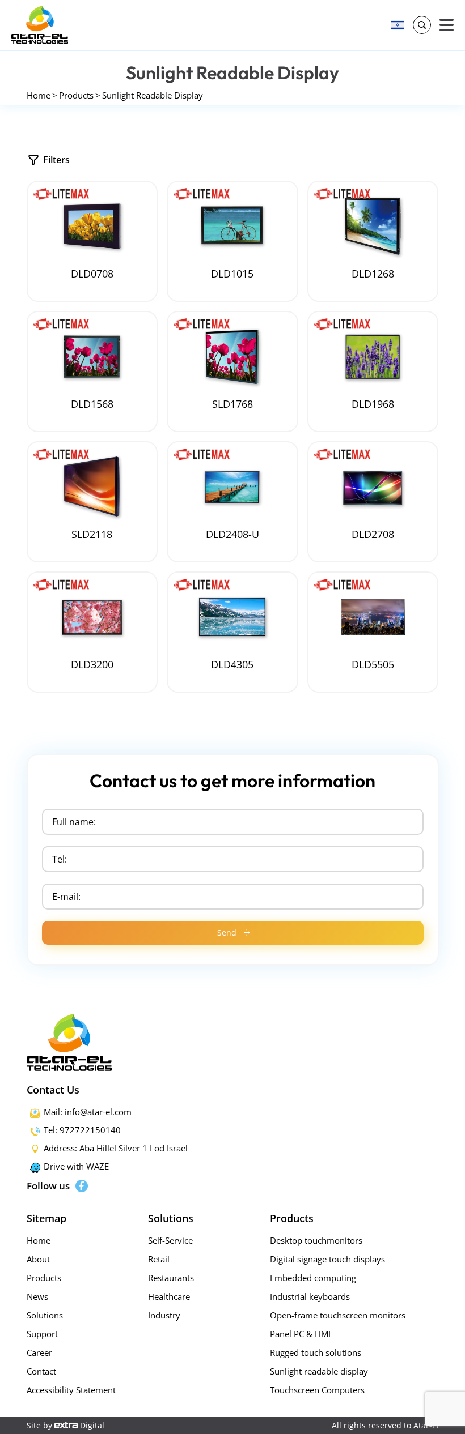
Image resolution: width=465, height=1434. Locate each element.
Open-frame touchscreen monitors (337, 1315)
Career (39, 1352)
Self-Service (170, 1240)
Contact (41, 1371)
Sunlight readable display (319, 1371)
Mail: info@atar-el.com (88, 1111)
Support (42, 1333)
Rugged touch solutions (315, 1352)
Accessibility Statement (71, 1389)
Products (76, 95)
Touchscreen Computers (317, 1389)
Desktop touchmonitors (316, 1240)
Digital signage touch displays (327, 1259)
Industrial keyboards (310, 1296)
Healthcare (169, 1296)
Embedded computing (313, 1277)
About (38, 1259)
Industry (164, 1315)
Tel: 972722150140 (82, 1130)
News (37, 1296)
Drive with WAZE (76, 1166)
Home (38, 95)
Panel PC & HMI (300, 1333)
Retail (159, 1259)
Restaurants (171, 1277)
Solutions (45, 1315)
